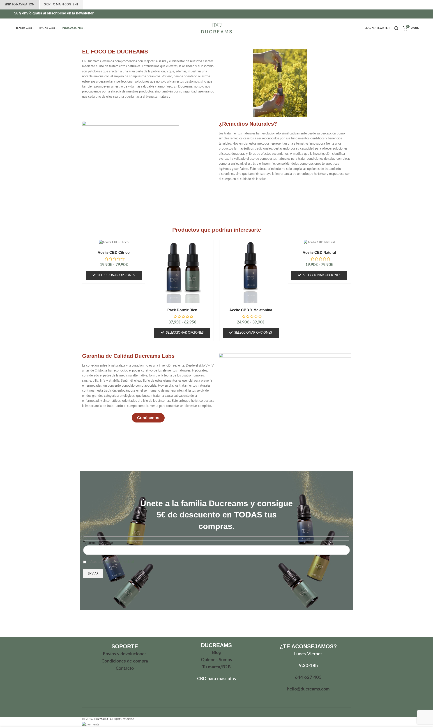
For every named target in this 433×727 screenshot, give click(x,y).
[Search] (396, 28)
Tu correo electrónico (98, 543)
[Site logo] (216, 28)
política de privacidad (119, 561)
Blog (216, 652)
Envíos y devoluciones (125, 654)
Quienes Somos (216, 660)
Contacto (125, 668)
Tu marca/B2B (216, 667)
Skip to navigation (19, 4)
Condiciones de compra (124, 661)
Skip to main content (61, 4)
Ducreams (101, 719)
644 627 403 (308, 677)
